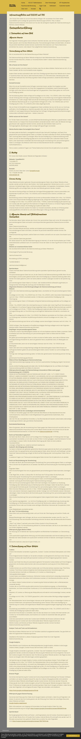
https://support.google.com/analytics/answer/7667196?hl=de (30, 721)
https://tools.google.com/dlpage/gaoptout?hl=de (23, 690)
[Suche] (40, 8)
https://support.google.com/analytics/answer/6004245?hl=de (48, 708)
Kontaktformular (35, 171)
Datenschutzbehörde (46, 431)
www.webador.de (14, 175)
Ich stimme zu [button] (73, 735)
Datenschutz (5, 730)
